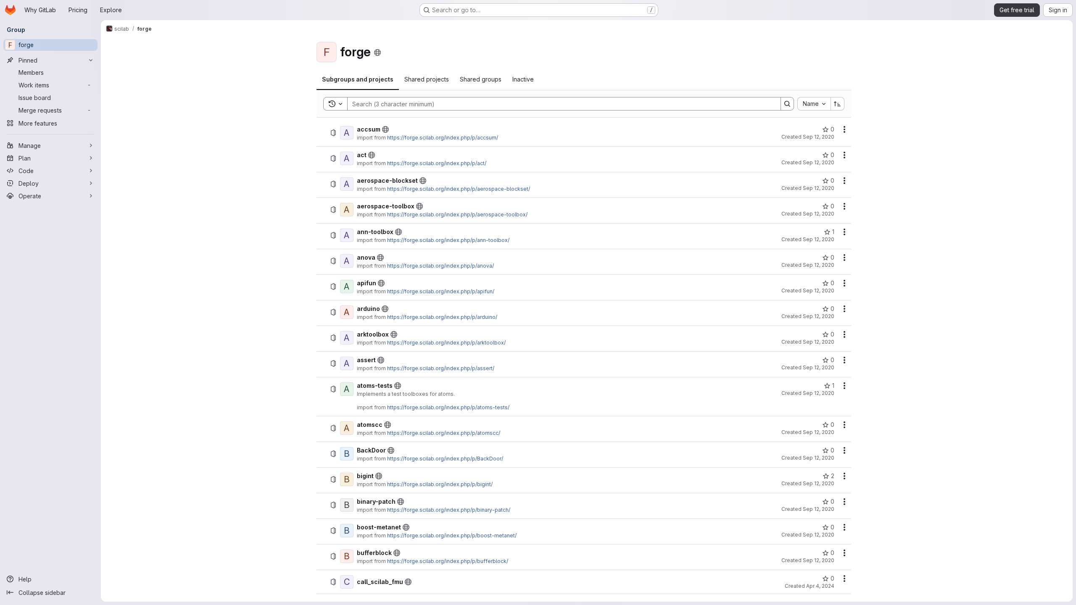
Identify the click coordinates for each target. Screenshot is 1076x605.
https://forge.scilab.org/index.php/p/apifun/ (440, 291)
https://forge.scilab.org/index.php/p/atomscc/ (443, 433)
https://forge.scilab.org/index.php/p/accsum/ (442, 137)
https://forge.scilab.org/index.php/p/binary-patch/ (448, 510)
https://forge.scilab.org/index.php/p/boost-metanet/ (452, 535)
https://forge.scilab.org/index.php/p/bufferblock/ (447, 561)
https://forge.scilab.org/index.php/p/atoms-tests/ (448, 407)
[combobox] (814, 103)
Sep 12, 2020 (818, 137)
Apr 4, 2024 (820, 586)
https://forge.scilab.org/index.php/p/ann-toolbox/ (448, 240)
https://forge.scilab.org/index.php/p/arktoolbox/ (446, 342)
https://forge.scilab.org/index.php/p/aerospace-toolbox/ (457, 214)
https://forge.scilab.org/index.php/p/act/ (436, 163)
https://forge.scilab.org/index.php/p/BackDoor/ (445, 458)
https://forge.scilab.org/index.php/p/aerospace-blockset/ (458, 189)
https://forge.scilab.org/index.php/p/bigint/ (440, 484)
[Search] (787, 103)
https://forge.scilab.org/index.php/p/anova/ (440, 266)
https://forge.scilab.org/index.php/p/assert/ (440, 368)
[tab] (357, 79)
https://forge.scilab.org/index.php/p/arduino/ (442, 317)
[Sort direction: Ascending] (837, 103)
